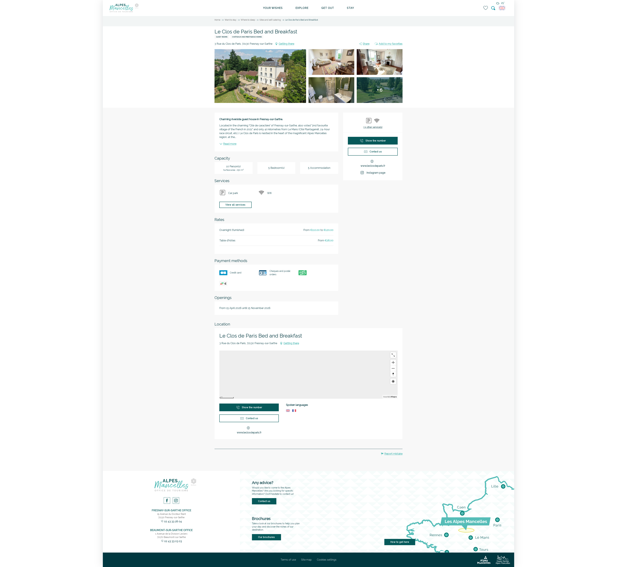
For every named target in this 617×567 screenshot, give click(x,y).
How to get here (399, 542)
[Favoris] (486, 8)
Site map (306, 559)
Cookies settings (326, 559)
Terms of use (288, 559)
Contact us (264, 501)
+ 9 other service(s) (372, 127)
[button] (493, 8)
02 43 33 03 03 (173, 541)
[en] (502, 8)
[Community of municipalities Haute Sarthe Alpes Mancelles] (503, 559)
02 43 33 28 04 (173, 521)
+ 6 (379, 90)
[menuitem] (124, 8)
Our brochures (266, 537)
